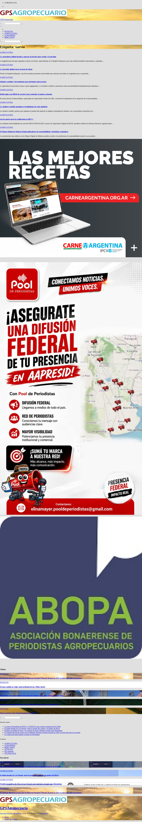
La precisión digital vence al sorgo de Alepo (16, 69)
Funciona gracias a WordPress (11, 813)
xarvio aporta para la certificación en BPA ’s (16, 119)
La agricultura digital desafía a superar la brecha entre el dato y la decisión (28, 57)
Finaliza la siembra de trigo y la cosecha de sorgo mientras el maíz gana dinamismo (33, 731)
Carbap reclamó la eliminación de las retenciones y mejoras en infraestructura (29, 704)
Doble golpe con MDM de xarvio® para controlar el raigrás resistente (26, 94)
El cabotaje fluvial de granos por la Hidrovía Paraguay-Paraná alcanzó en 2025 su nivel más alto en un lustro (41, 678)
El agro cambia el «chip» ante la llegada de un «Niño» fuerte (22, 687)
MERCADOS (9, 37)
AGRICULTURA (10, 33)
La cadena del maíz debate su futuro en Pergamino (22, 735)
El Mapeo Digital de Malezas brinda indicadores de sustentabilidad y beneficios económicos (34, 132)
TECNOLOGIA (10, 753)
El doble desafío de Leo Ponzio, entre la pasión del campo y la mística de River (32, 729)
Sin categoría (9, 751)
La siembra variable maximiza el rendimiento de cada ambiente (23, 107)
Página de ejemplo (10, 819)
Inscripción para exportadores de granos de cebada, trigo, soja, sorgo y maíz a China (32, 696)
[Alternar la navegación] (1, 26)
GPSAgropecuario (6, 19)
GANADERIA (9, 35)
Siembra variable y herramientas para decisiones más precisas (23, 82)
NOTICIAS (8, 31)
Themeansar (43, 813)
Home (6, 817)
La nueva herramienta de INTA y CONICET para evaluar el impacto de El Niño (32, 727)
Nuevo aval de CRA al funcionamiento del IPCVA (18, 713)
